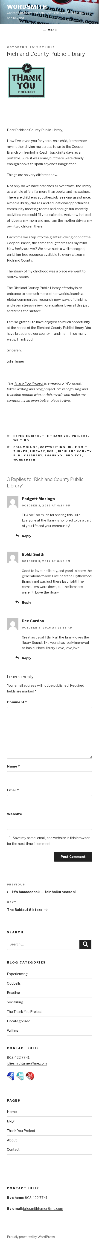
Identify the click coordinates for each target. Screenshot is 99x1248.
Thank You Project (29, 383)
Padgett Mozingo (38, 499)
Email (13, 790)
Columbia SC (25, 447)
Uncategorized (18, 1021)
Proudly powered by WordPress (31, 1237)
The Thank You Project (65, 436)
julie (50, 47)
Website (14, 814)
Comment (17, 702)
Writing (21, 440)
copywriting (53, 447)
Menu (52, 30)
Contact (13, 1149)
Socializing (15, 1002)
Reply (26, 536)
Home (12, 1112)
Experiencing (26, 436)
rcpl (51, 451)
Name (13, 766)
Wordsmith (27, 6)
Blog (11, 1121)
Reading (13, 993)
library (37, 451)
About (12, 1140)
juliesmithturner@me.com (27, 1063)
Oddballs (14, 983)
